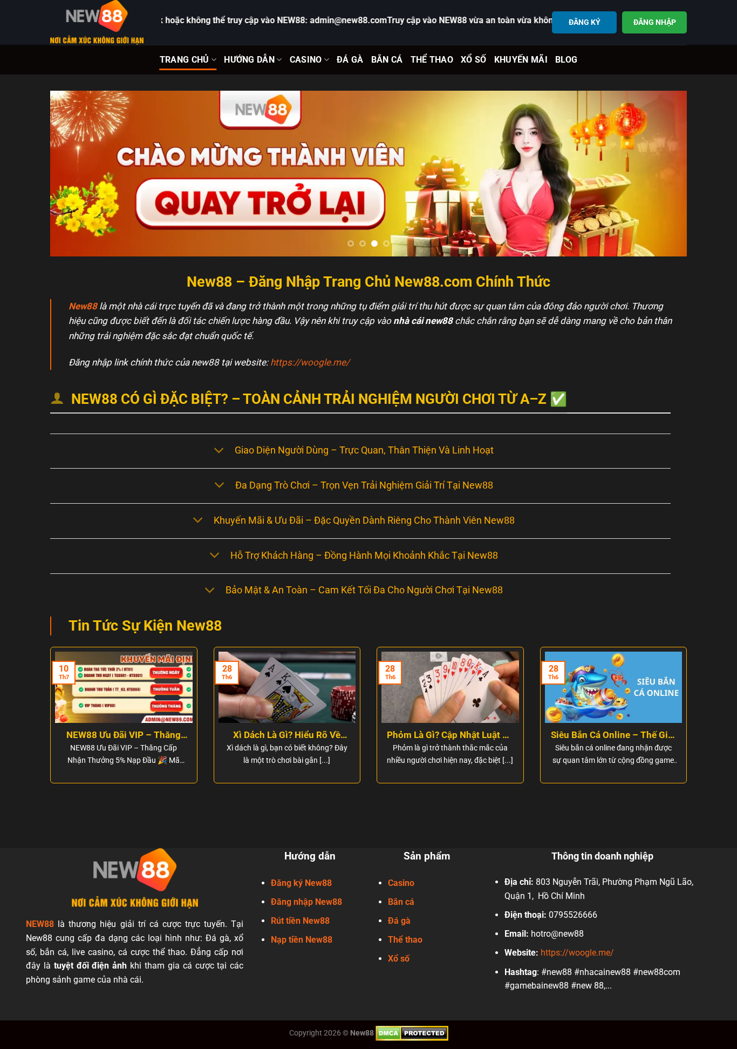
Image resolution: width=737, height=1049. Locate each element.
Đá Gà (350, 60)
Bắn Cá (387, 60)
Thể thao (405, 940)
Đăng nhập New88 (306, 902)
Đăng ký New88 (301, 883)
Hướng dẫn (249, 60)
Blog (566, 60)
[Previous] (76, 173)
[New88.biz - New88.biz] (97, 22)
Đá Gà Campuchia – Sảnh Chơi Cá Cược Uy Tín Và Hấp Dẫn (668, 735)
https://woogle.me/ (310, 362)
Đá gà (399, 921)
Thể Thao (432, 60)
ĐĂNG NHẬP (654, 22)
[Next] (660, 173)
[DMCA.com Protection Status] (412, 1032)
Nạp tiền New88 (301, 940)
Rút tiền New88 (300, 921)
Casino (306, 60)
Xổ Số (474, 60)
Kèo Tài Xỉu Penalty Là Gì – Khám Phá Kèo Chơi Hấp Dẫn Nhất (505, 735)
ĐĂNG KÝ (584, 22)
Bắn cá (401, 902)
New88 (83, 306)
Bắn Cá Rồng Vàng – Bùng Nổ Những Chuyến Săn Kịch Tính (179, 735)
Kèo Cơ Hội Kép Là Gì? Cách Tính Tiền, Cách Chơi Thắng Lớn (342, 735)
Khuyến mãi (521, 60)
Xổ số (399, 958)
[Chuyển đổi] (218, 451)
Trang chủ (184, 60)
